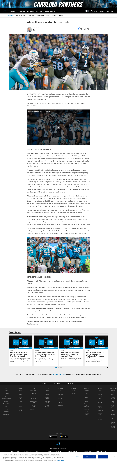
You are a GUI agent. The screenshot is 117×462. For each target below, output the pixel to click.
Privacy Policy (15, 451)
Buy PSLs (113, 394)
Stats (6, 406)
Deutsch (20, 403)
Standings (6, 409)
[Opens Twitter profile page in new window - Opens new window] (34, 30)
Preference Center (101, 451)
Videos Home (33, 390)
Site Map (49, 451)
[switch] (87, 11)
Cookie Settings (87, 451)
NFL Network (33, 398)
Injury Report (6, 395)
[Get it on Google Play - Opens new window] (63, 437)
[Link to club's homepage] (4, 11)
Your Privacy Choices (72, 451)
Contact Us (86, 409)
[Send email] (85, 29)
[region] (58, 457)
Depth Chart (6, 393)
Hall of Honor (6, 414)
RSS (87, 393)
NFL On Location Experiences (60, 404)
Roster (6, 390)
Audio (20, 394)
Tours (100, 417)
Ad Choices (58, 451)
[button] (58, 127)
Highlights (33, 393)
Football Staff (6, 403)
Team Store (73, 390)
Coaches (6, 401)
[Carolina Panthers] (58, 444)
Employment (86, 390)
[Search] (91, 11)
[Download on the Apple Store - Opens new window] (53, 436)
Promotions (73, 393)
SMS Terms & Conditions (86, 405)
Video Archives (33, 409)
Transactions (6, 411)
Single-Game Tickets (113, 406)
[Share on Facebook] (78, 29)
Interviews (33, 395)
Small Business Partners (87, 413)
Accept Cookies (103, 456)
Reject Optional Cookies (90, 456)
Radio (20, 401)
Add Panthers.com (59, 374)
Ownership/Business (6, 398)
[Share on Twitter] (81, 29)
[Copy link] (88, 28)
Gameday (47, 394)
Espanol (20, 406)
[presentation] (107, 368)
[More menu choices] (56, 11)
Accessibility (100, 419)
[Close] (114, 457)
